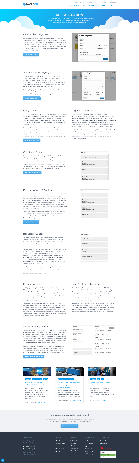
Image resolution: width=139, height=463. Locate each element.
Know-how (35, 379)
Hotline (76, 2)
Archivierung (112, 5)
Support (83, 2)
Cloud (84, 5)
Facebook (104, 443)
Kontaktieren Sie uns (70, 426)
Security (91, 5)
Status (90, 2)
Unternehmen (113, 2)
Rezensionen (103, 2)
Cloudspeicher (60, 446)
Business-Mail (101, 5)
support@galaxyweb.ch (30, 449)
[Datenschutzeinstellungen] (2, 460)
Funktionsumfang (32, 54)
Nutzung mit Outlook (33, 172)
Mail (41, 379)
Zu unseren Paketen (32, 98)
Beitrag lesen (41, 402)
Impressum (90, 443)
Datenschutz (90, 446)
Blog (96, 2)
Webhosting (60, 441)
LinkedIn (104, 441)
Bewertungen (90, 454)
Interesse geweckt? (32, 140)
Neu (102, 379)
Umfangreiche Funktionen (34, 356)
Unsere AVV (90, 451)
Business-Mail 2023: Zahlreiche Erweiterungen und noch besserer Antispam (69, 385)
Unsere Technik (76, 448)
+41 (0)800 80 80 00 (30, 446)
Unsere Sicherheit (73, 444)
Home (69, 5)
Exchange (28, 379)
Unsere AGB (90, 448)
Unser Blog (75, 450)
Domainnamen (61, 443)
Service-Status (75, 441)
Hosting (76, 5)
